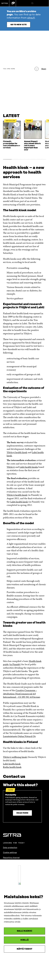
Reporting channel (11, 858)
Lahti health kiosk (19, 501)
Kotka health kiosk (12, 767)
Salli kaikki (24, 931)
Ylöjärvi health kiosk (17, 452)
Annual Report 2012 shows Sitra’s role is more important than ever (32, 145)
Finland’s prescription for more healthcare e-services (11, 144)
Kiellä (25, 940)
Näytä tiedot (24, 949)
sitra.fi (31, 18)
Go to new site (18, 25)
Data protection (10, 848)
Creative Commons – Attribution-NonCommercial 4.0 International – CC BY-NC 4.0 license (21, 694)
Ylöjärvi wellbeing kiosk (15, 757)
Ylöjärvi (11, 467)
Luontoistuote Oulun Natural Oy (19, 736)
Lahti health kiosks (28, 467)
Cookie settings (10, 853)
